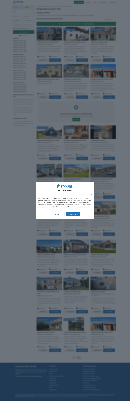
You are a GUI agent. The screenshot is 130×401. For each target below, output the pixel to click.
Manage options (57, 214)
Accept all (73, 214)
